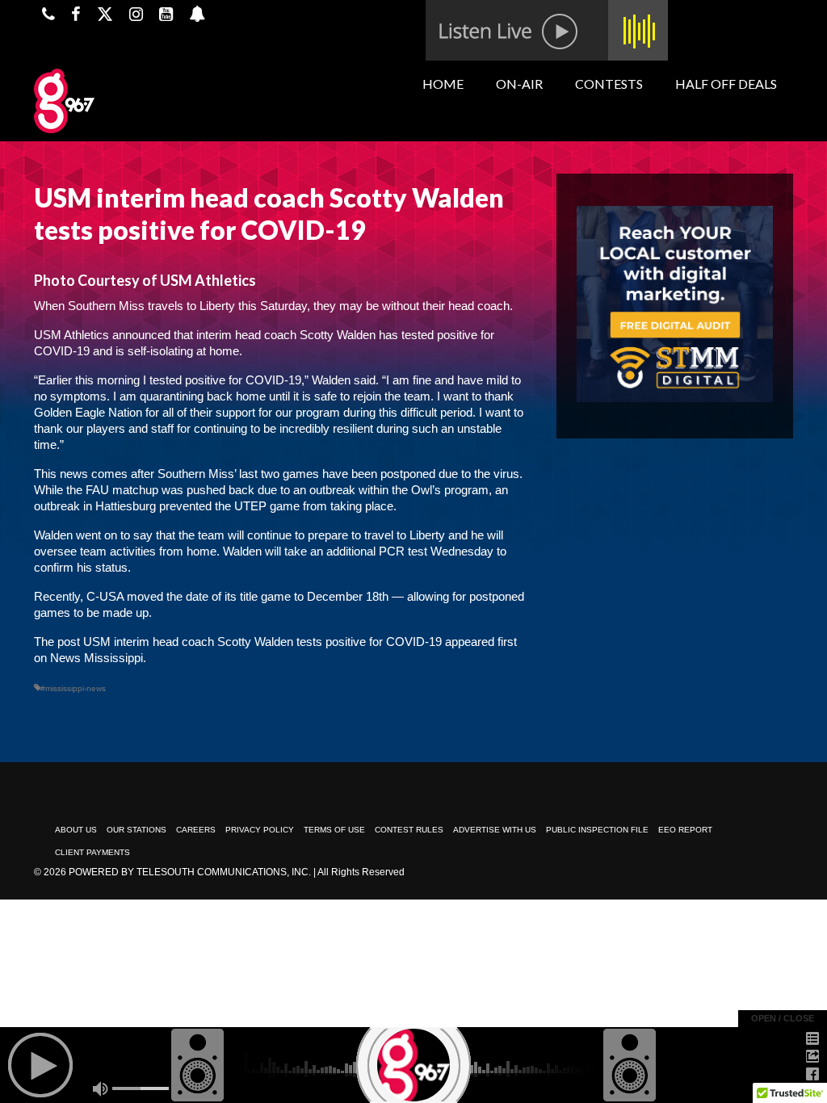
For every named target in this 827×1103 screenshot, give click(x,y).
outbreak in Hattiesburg (95, 506)
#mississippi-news (73, 688)
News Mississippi (96, 658)
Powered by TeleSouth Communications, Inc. (190, 872)
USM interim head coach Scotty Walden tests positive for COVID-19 (262, 641)
